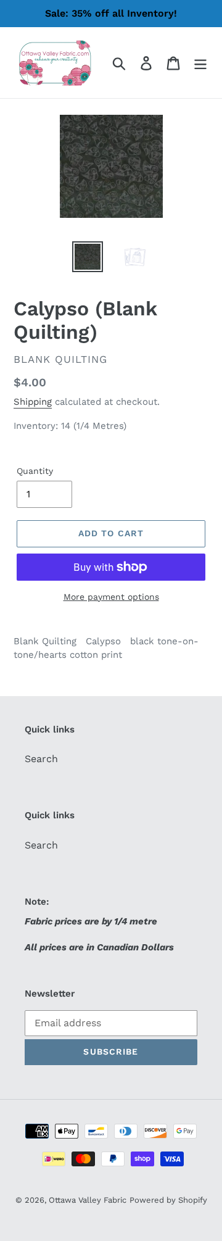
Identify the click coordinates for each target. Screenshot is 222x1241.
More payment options (111, 597)
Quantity (35, 471)
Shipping (33, 401)
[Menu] (200, 63)
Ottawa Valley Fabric (87, 1200)
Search (41, 759)
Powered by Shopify (168, 1200)
